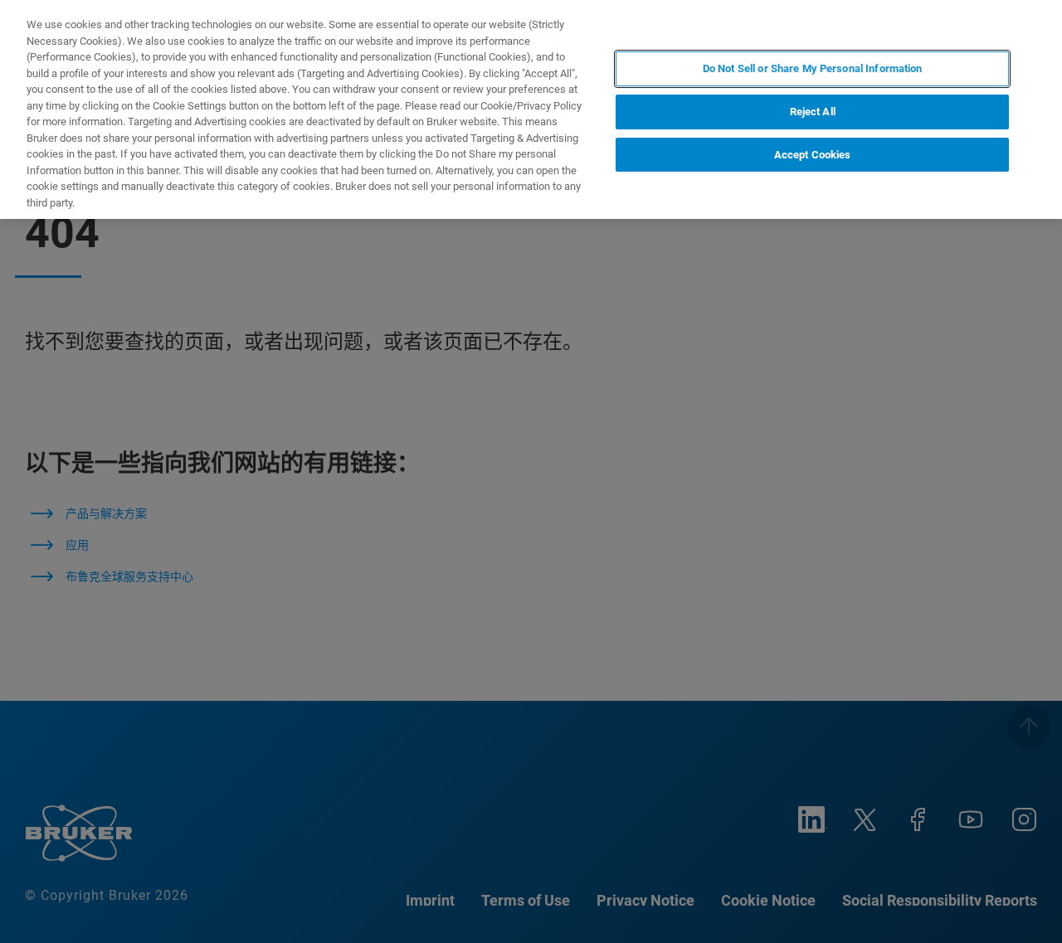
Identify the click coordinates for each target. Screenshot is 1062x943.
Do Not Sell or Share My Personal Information (813, 68)
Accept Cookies (812, 154)
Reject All (812, 111)
